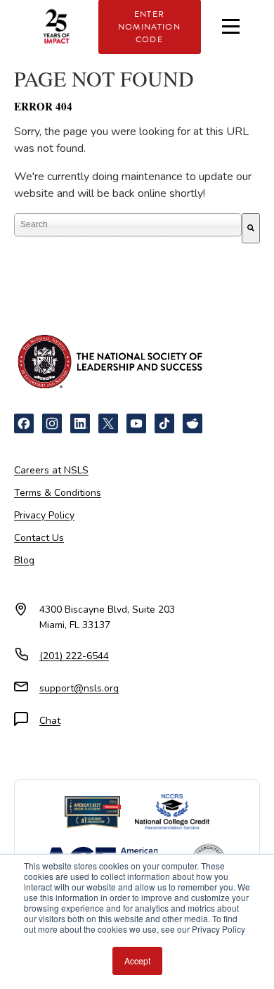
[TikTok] (164, 423)
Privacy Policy (44, 515)
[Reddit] (192, 423)
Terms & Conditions (57, 492)
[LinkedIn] (80, 423)
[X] (108, 423)
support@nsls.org (79, 688)
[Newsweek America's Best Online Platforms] (93, 812)
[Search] (251, 228)
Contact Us (39, 537)
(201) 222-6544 (74, 656)
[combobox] (128, 224)
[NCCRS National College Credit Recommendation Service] (172, 811)
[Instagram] (52, 423)
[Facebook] (24, 423)
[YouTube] (136, 423)
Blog (24, 560)
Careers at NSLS (51, 470)
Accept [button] (137, 960)
